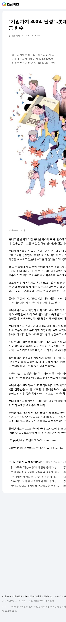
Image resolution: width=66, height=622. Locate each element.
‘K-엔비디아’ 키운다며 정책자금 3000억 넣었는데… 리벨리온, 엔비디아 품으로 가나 (35, 472)
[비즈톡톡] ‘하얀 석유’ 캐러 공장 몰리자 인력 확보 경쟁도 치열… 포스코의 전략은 (35, 467)
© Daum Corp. (9, 611)
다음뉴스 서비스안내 (12, 596)
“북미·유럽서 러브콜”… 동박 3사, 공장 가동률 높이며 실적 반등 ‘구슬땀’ (35, 476)
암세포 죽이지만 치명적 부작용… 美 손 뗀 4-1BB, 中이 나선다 (35, 485)
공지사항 (48, 596)
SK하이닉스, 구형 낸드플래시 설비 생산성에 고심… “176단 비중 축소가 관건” (35, 481)
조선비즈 (13, 4)
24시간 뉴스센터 (33, 596)
